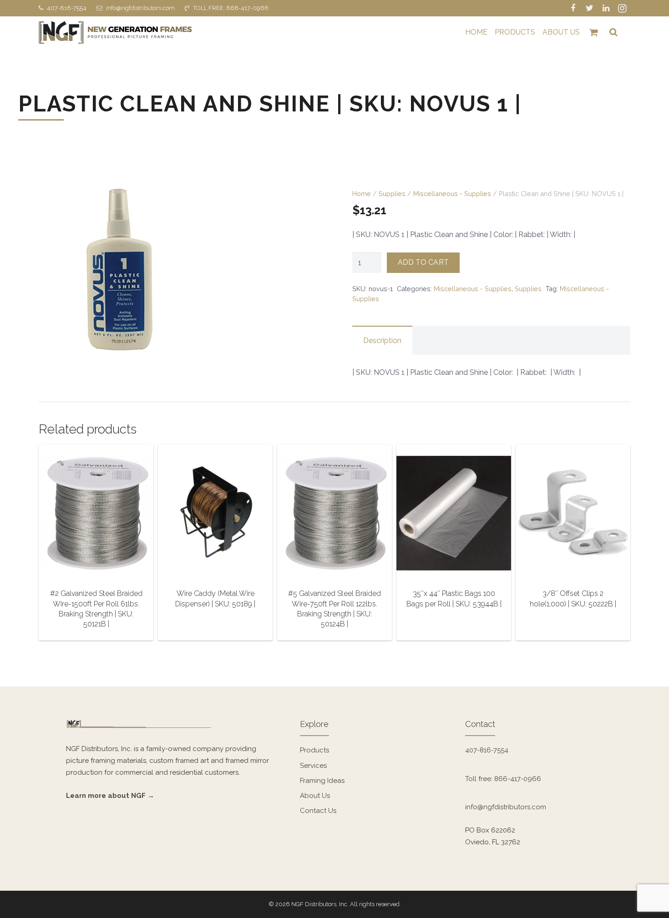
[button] (302, 204)
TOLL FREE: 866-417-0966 (231, 8)
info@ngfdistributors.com (140, 8)
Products (314, 750)
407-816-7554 (66, 8)
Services (313, 766)
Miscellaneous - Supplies (452, 193)
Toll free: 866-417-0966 (503, 779)
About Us (315, 796)
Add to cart (423, 262)
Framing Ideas (322, 781)
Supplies (392, 193)
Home (361, 193)
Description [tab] (382, 340)
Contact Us (318, 811)
